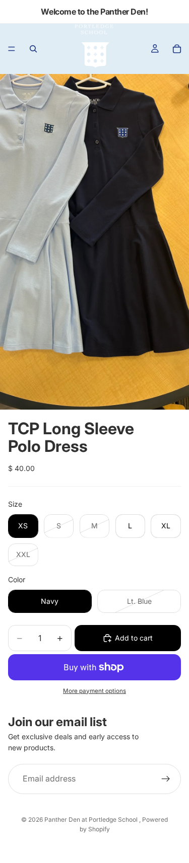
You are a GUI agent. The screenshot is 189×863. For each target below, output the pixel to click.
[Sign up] (165, 779)
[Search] (33, 49)
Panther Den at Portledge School (91, 819)
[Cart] (177, 49)
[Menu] (11, 48)
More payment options (94, 690)
